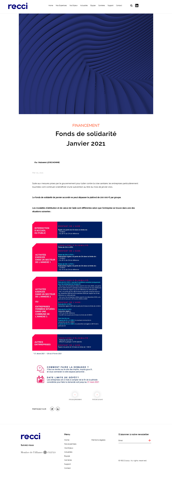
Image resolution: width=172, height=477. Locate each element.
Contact (119, 5)
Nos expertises (61, 5)
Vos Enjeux (73, 5)
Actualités (84, 5)
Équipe (93, 5)
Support (110, 5)
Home (51, 5)
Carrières (101, 5)
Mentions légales (98, 440)
